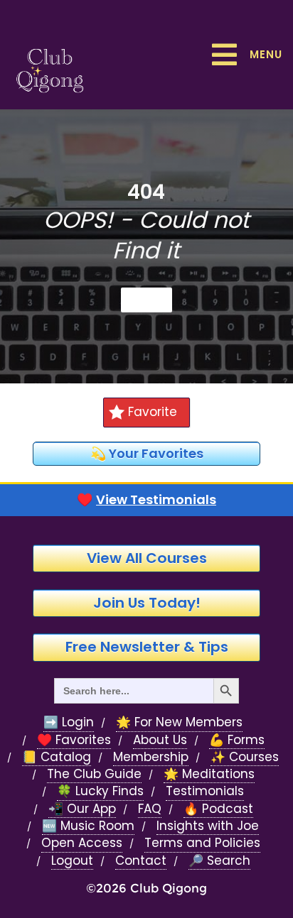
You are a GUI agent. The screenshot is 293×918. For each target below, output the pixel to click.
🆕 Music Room (88, 826)
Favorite (152, 411)
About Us (160, 740)
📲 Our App (82, 809)
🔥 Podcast (218, 809)
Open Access (81, 843)
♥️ (146, 499)
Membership (150, 757)
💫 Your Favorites (146, 453)
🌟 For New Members (179, 722)
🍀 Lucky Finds (100, 791)
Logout (72, 861)
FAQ (149, 809)
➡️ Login (68, 722)
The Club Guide (94, 774)
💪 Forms (237, 740)
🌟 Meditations (209, 774)
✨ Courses (245, 757)
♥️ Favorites (74, 740)
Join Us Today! (147, 603)
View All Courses (147, 558)
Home (146, 300)
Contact (140, 861)
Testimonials (205, 791)
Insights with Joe (207, 826)
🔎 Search (219, 861)
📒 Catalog (56, 757)
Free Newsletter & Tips (146, 647)
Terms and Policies (202, 843)
